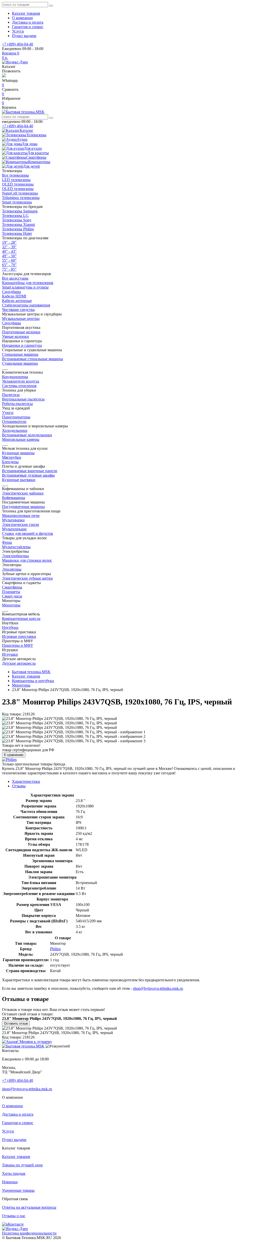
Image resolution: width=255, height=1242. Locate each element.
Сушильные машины (20, 363)
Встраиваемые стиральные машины (32, 359)
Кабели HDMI (14, 296)
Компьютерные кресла (21, 618)
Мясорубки (11, 457)
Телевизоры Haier (17, 233)
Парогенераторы (16, 417)
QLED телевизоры (18, 184)
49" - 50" (9, 256)
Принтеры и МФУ (17, 645)
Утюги (7, 412)
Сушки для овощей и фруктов (27, 533)
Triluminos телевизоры (21, 198)
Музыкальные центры (21, 318)
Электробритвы (15, 556)
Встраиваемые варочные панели (29, 471)
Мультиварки (13, 520)
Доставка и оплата (27, 22)
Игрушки (10, 654)
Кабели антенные (17, 300)
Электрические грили (20, 524)
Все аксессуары (15, 278)
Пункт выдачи (24, 36)
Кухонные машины (18, 453)
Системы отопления (19, 386)
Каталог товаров (26, 13)
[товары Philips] (9, 759)
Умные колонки (15, 336)
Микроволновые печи (21, 515)
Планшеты (11, 592)
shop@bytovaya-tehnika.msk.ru (158, 988)
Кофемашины (13, 498)
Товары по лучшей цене (22, 1165)
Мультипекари (14, 529)
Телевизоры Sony (16, 220)
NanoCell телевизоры (20, 193)
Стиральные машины (20, 354)
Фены (7, 542)
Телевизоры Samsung (20, 211)
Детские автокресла (19, 663)
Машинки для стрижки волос (27, 560)
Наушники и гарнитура (22, 345)
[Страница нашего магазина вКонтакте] (13, 1224)
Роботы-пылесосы (17, 403)
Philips (55, 949)
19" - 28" (9, 242)
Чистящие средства (18, 309)
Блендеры (10, 462)
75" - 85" (9, 269)
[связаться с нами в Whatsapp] (4, 76)
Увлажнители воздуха (20, 381)
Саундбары (11, 292)
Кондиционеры (15, 377)
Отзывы (19, 786)
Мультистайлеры (16, 547)
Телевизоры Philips (18, 229)
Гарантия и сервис (27, 27)
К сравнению (13, 755)
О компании (22, 18)
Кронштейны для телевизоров (27, 283)
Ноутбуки (10, 627)
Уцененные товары (18, 1190)
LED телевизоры (16, 180)
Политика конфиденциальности (29, 1233)
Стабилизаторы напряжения (26, 305)
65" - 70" (9, 265)
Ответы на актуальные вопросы (29, 1207)
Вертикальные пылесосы (23, 399)
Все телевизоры (15, 175)
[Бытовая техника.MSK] (23, 1046)
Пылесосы (11, 395)
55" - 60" (9, 260)
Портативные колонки (21, 332)
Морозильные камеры (20, 439)
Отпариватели (14, 421)
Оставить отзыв (16, 1023)
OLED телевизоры (18, 189)
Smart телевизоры (17, 202)
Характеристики (26, 781)
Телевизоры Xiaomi (18, 224)
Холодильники (14, 430)
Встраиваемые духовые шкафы (28, 475)
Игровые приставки (19, 636)
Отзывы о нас (13, 1216)
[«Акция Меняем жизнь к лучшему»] (27, 1042)
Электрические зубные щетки (27, 578)
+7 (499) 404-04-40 (17, 44)
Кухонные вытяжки (18, 480)
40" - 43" (9, 251)
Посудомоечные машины (23, 506)
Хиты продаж (13, 1173)
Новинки (10, 1182)
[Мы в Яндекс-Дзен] (15, 62)
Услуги (18, 31)
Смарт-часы (12, 596)
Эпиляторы (11, 569)
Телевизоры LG (15, 215)
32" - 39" (9, 247)
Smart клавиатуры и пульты (25, 287)
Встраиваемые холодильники (27, 435)
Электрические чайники (23, 493)
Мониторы (11, 605)
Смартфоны (12, 587)
